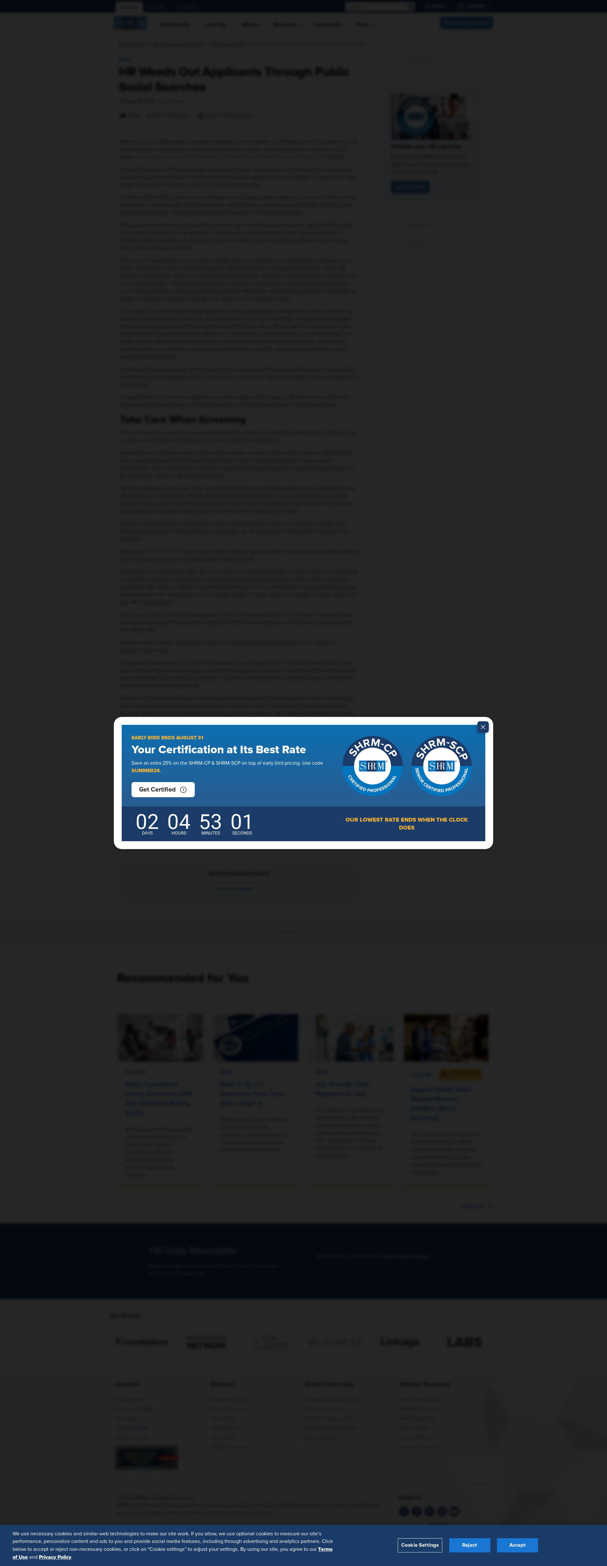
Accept (517, 1545)
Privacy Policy (55, 1557)
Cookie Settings (420, 1545)
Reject (469, 1545)
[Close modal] (483, 727)
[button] (163, 789)
